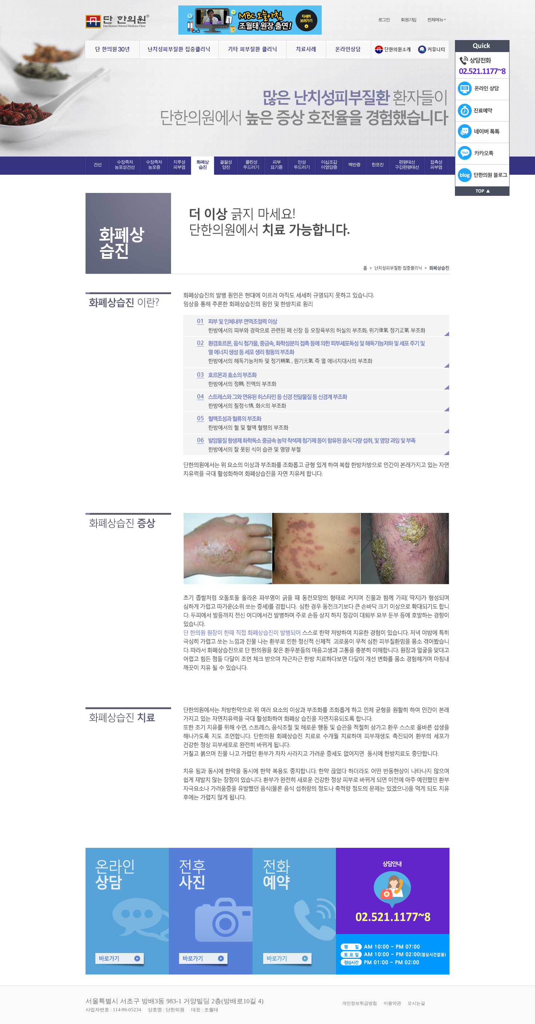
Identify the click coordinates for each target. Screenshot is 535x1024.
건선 (98, 164)
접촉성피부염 (436, 164)
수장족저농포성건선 (125, 164)
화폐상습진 (203, 164)
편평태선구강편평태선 (407, 164)
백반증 (354, 164)
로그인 (384, 19)
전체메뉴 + (436, 19)
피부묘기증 (276, 164)
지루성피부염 (179, 164)
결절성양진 (226, 164)
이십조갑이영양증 (329, 164)
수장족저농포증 (154, 164)
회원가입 (408, 19)
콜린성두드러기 (251, 164)
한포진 (378, 164)
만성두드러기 (302, 164)
